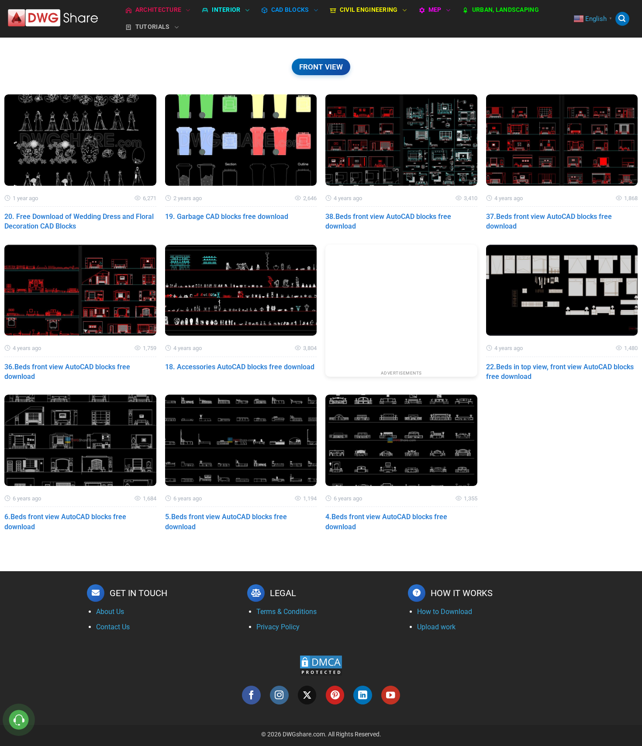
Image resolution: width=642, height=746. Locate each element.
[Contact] (19, 720)
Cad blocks (290, 10)
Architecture (158, 10)
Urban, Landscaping (505, 10)
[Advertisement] (401, 306)
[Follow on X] (307, 695)
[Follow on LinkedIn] (362, 695)
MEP (435, 10)
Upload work (436, 627)
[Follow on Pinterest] (335, 695)
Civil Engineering (369, 10)
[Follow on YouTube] (390, 695)
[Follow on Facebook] (251, 695)
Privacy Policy (278, 627)
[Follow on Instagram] (279, 695)
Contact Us (113, 627)
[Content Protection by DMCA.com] (321, 665)
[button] (622, 19)
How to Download (444, 611)
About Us (110, 611)
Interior (226, 10)
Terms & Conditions (286, 611)
